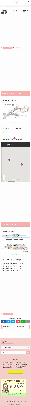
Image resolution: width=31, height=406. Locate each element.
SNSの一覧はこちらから (15, 372)
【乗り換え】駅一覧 (21, 401)
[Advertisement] (15, 30)
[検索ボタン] (28, 2)
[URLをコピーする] (27, 321)
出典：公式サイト (16, 122)
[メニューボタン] (2, 2)
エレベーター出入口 (8, 47)
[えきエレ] (15, 2)
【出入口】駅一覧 (12, 401)
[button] (3, 321)
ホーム (6, 401)
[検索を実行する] (28, 352)
